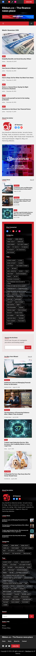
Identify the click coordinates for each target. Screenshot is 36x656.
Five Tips (16, 276)
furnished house (11, 288)
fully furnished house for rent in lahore (16, 282)
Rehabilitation (18, 312)
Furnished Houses (23, 288)
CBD (8, 268)
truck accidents (11, 320)
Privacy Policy (6, 628)
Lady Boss (19, 296)
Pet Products (10, 249)
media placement (19, 302)
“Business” (16, 185)
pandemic (21, 307)
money (18, 304)
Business (21, 263)
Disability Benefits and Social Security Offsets (16, 59)
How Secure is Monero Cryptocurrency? (14, 68)
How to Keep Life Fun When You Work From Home (17, 77)
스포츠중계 (9, 323)
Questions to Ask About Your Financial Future (16, 109)
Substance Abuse (11, 318)
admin (3, 71)
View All (32, 180)
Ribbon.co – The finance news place (17, 637)
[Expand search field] (31, 23)
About (4, 625)
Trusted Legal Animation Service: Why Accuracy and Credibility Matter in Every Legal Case (23, 214)
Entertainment (11, 244)
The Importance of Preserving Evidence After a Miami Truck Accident (22, 201)
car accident (10, 265)
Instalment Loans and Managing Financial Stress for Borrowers (23, 188)
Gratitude (14, 294)
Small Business (20, 315)
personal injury (11, 310)
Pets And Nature (21, 249)
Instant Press (10, 296)
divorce (21, 271)
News (4, 56)
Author (3, 61)
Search (28, 347)
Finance (9, 276)
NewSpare (28, 651)
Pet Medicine (25, 247)
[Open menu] (3, 23)
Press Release (10, 252)
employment (10, 273)
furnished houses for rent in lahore (16, 291)
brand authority (11, 263)
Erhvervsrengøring (21, 273)
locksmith (9, 302)
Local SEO (9, 299)
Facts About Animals (22, 244)
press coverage (22, 310)
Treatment (21, 318)
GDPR (8, 294)
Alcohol (20, 260)
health (22, 294)
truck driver (21, 320)
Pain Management (11, 307)
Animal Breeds (18, 239)
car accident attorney (22, 265)
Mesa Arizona (10, 304)
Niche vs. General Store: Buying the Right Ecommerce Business (15, 87)
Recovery (9, 312)
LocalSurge (18, 299)
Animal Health (11, 241)
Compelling (20, 241)
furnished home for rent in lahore (16, 286)
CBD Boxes (14, 268)
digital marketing (11, 271)
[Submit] (31, 616)
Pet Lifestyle (15, 247)
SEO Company (10, 315)
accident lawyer (11, 260)
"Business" (9, 239)
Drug (27, 271)
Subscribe (15, 646)
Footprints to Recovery (13, 279)
